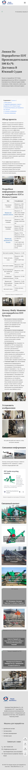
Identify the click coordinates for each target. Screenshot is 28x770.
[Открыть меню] (24, 2)
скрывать (14, 100)
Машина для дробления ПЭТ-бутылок (8, 240)
